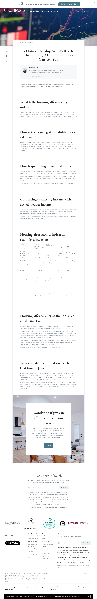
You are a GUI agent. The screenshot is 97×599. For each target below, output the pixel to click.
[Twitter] (9, 536)
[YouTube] (12, 536)
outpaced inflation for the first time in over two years (39, 377)
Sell (43, 538)
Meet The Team (34, 11)
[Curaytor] (12, 544)
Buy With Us (54, 11)
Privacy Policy (87, 573)
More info (78, 596)
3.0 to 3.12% (70, 247)
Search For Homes (33, 554)
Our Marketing (47, 541)
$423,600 (36, 247)
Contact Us (31, 551)
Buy (29, 557)
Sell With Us (45, 11)
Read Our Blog (32, 549)
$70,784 (48, 245)
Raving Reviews (32, 541)
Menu (77, 11)
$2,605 (51, 342)
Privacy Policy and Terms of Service (50, 504)
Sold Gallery (46, 553)
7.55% (43, 333)
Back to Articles (27, 42)
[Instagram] (15, 536)
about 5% (38, 328)
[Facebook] (6, 536)
